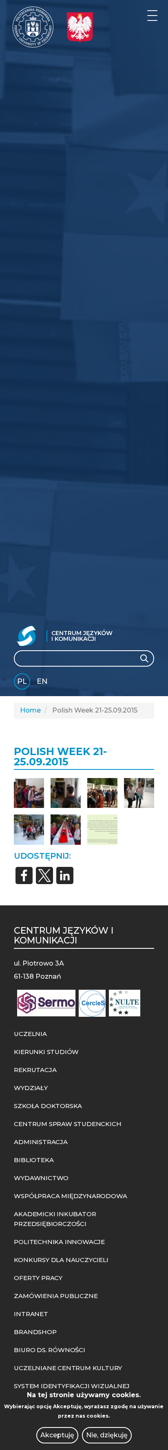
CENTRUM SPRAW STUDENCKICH (67, 1124)
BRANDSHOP (35, 1332)
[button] (29, 793)
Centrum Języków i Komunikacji (82, 636)
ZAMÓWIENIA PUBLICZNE (55, 1296)
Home (30, 710)
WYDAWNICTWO (41, 1178)
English (43, 683)
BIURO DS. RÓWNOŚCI (49, 1350)
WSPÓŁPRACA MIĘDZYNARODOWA (70, 1196)
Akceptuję (57, 1435)
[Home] (33, 27)
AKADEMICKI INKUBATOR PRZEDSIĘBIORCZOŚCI (55, 1219)
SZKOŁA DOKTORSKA (48, 1106)
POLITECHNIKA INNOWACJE (59, 1242)
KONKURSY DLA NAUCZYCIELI (61, 1260)
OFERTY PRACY (38, 1278)
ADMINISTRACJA (40, 1142)
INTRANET (31, 1314)
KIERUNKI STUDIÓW (46, 1052)
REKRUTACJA (35, 1070)
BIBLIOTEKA (33, 1160)
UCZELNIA (30, 1034)
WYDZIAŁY (30, 1088)
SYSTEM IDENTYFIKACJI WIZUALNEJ (71, 1386)
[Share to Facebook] (24, 875)
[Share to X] (44, 875)
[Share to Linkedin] (64, 875)
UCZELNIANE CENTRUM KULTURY (68, 1368)
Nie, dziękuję (107, 1435)
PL (22, 681)
